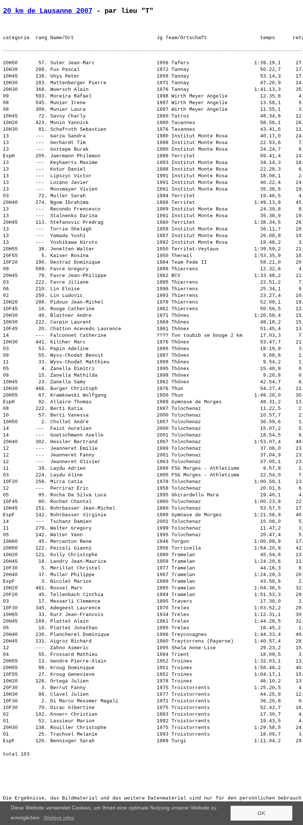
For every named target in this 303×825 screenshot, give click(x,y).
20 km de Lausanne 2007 (47, 11)
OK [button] (261, 813)
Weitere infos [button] (59, 818)
